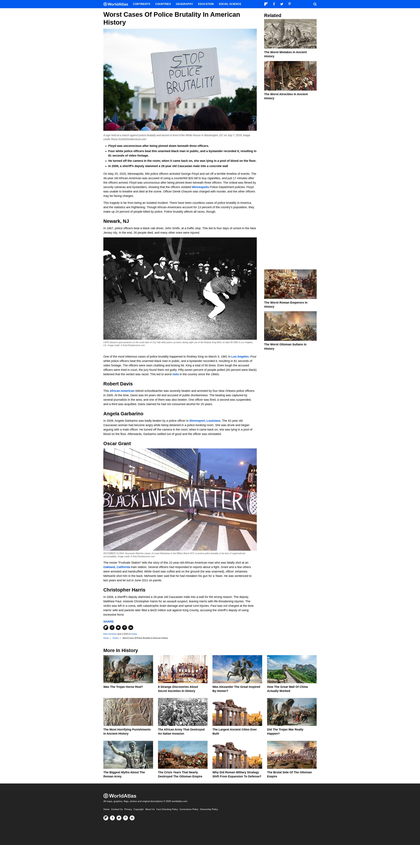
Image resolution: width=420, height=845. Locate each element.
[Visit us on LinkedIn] (132, 817)
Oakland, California (116, 567)
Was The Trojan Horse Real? (123, 686)
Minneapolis (201, 187)
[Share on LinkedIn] (130, 627)
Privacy (128, 809)
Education (206, 4)
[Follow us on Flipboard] (105, 817)
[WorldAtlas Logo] (116, 4)
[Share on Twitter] (118, 627)
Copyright (139, 809)
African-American (122, 390)
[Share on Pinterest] (124, 627)
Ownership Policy (209, 809)
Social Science (230, 4)
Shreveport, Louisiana (204, 420)
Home (106, 809)
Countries (163, 4)
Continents (141, 4)
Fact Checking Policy (167, 809)
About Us (150, 809)
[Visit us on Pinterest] (125, 817)
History (134, 634)
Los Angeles (240, 356)
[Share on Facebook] (112, 627)
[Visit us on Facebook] (112, 817)
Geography (184, 4)
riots (176, 374)
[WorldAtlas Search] (315, 4)
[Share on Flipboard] (105, 627)
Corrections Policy (189, 809)
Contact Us (117, 809)
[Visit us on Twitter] (118, 817)
